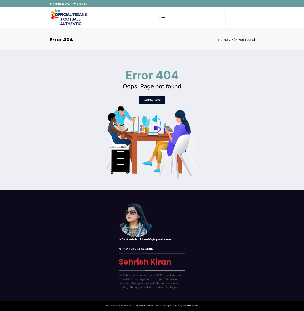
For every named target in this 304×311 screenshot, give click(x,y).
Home (160, 17)
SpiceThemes (190, 305)
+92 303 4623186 (141, 249)
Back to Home (152, 99)
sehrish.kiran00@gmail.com (149, 239)
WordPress (147, 305)
